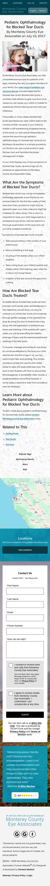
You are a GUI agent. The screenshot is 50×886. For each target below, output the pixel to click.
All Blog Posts (12, 433)
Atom (25, 464)
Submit (25, 714)
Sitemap (7, 875)
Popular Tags (25, 454)
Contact (43, 3)
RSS (25, 469)
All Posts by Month (25, 459)
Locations (17, 3)
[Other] (17, 834)
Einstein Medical (26, 869)
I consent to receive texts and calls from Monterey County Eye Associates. (27, 673)
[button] (33, 10)
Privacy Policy (28, 681)
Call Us (30, 3)
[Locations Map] (25, 503)
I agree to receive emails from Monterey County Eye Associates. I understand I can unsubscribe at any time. (26, 699)
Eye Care (10, 444)
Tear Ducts (11, 439)
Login (29, 875)
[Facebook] (32, 834)
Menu (5, 3)
